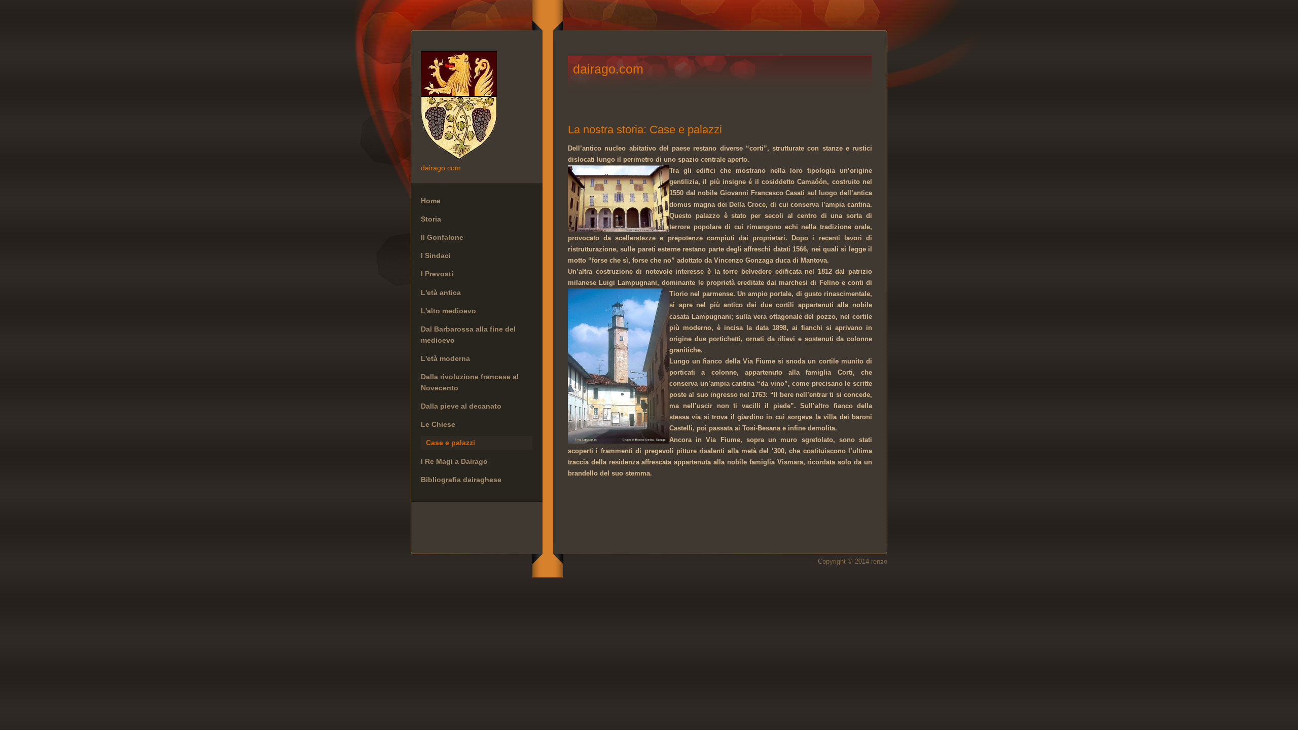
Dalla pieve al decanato (461, 406)
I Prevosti (437, 274)
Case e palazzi (450, 443)
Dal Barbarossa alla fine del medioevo (468, 334)
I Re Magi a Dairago (454, 461)
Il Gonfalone (442, 237)
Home (431, 201)
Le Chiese (438, 424)
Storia (431, 219)
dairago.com (476, 106)
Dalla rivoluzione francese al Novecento (470, 382)
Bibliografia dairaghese (461, 480)
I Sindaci (436, 255)
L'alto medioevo (448, 311)
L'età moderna (445, 358)
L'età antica (441, 292)
